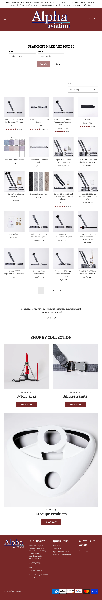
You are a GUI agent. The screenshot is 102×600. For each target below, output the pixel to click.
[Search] (90, 19)
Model (41, 51)
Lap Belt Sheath (88, 119)
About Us (56, 546)
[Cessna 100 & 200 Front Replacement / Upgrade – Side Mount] (63, 107)
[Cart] (95, 19)
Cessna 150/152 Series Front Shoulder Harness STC (88, 196)
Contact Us (51, 317)
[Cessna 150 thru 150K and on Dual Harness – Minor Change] (63, 181)
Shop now (26, 404)
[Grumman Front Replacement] (39, 258)
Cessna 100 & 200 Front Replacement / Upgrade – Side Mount (63, 122)
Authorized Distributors (62, 555)
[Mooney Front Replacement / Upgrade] (63, 221)
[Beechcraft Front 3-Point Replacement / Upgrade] (39, 221)
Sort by (71, 84)
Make (12, 51)
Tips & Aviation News (61, 552)
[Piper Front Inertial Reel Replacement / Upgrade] (14, 107)
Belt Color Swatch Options (14, 160)
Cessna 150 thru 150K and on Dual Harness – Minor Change (63, 196)
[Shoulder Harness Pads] (39, 181)
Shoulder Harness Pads (38, 194)
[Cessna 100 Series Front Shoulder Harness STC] (88, 147)
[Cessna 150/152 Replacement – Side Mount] (14, 258)
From (63, 128)
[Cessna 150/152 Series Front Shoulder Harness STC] (88, 181)
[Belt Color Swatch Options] (14, 147)
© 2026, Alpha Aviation (12, 591)
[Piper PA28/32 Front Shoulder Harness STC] (63, 147)
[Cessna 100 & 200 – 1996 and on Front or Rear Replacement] (88, 221)
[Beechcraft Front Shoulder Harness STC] (14, 181)
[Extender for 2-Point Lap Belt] (39, 147)
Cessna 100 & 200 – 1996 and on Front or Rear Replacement (88, 236)
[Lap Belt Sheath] (88, 107)
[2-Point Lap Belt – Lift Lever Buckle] (39, 107)
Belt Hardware (14, 234)
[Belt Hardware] (14, 221)
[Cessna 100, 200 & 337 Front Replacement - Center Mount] (63, 258)
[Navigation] (4, 19)
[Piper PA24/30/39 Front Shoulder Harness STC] (88, 258)
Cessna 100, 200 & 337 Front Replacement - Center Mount (63, 273)
